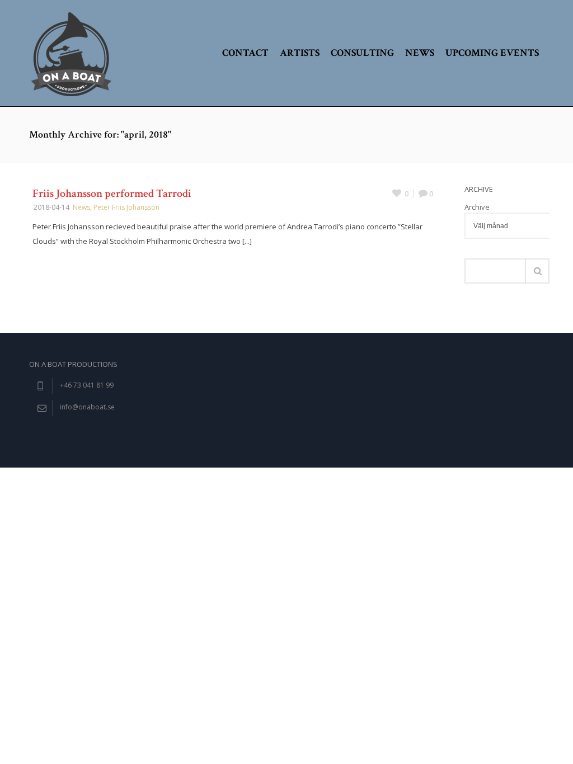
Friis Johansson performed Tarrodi (111, 193)
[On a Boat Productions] (71, 53)
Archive (477, 207)
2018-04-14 (51, 207)
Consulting (362, 52)
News (419, 52)
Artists (300, 52)
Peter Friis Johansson (126, 207)
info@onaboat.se (87, 407)
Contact (245, 52)
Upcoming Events (492, 52)
